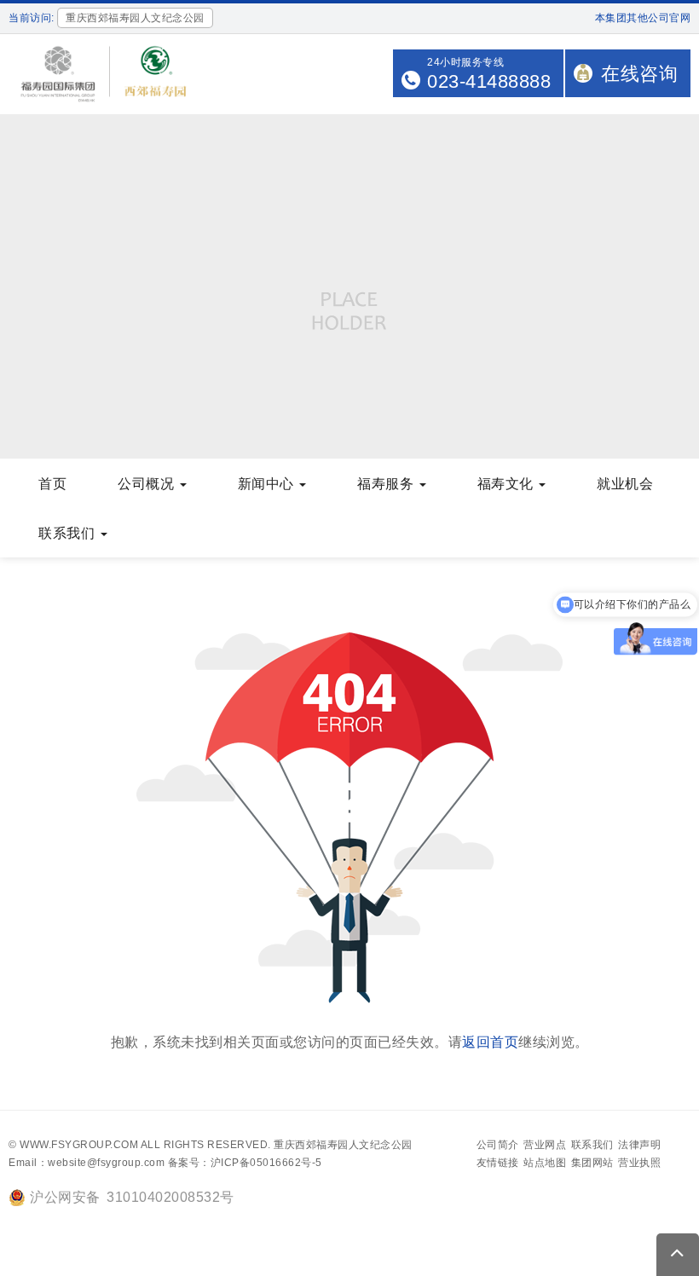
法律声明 (639, 1145)
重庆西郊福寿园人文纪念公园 (343, 1145)
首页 (52, 483)
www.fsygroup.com (79, 1145)
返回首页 (490, 1042)
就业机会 (625, 483)
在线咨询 (639, 73)
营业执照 (639, 1163)
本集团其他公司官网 (643, 18)
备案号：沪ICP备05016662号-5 (245, 1163)
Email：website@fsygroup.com (87, 1163)
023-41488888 (489, 81)
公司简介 (498, 1145)
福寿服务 (387, 483)
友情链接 (498, 1163)
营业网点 (544, 1145)
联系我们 (68, 533)
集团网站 (592, 1163)
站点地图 (544, 1163)
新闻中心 (268, 483)
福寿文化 (507, 483)
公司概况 (148, 483)
